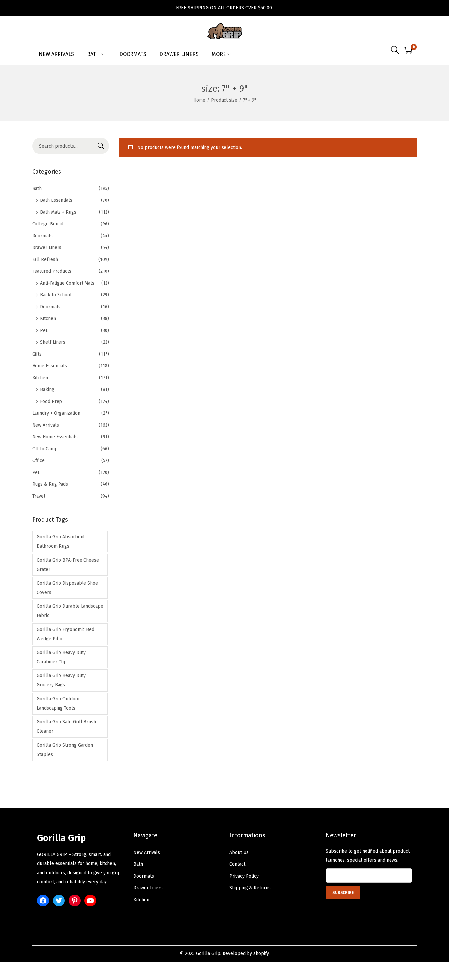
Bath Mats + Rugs (58, 212)
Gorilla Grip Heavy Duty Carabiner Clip (61, 657)
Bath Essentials (56, 200)
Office (38, 460)
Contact (237, 864)
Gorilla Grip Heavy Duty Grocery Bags (61, 680)
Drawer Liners (46, 247)
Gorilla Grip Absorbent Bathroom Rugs (61, 541)
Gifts (37, 354)
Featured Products (51, 271)
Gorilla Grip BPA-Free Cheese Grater (68, 564)
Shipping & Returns (250, 888)
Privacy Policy (244, 876)
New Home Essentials (55, 437)
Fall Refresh (45, 259)
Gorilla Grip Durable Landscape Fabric (70, 610)
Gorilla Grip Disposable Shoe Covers (67, 587)
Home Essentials (49, 366)
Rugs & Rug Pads (50, 484)
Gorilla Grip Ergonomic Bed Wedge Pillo (65, 634)
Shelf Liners (52, 342)
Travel (38, 496)
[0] (408, 50)
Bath (37, 188)
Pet (43, 330)
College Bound (47, 224)
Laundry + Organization (56, 413)
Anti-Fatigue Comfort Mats (67, 283)
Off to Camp (45, 449)
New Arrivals (45, 425)
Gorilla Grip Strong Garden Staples (65, 749)
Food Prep (51, 401)
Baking (47, 389)
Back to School (56, 295)
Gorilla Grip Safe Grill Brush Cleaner (66, 726)
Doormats (42, 236)
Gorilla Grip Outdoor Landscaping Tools (58, 703)
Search (101, 146)
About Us (238, 852)
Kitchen (48, 318)
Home (199, 100)
